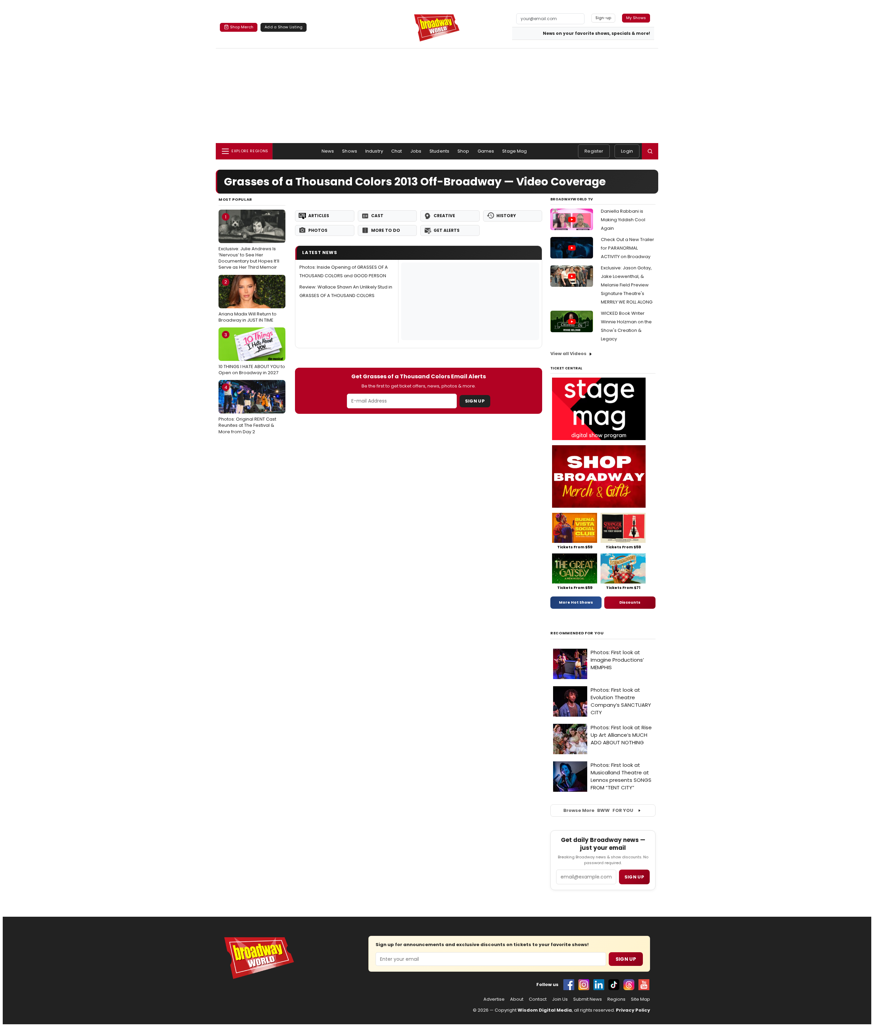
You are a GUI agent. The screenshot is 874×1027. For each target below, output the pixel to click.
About (516, 999)
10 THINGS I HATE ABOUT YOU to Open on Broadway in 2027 (251, 354)
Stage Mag (514, 151)
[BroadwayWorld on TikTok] (614, 985)
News (328, 151)
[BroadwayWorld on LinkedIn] (599, 985)
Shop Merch (241, 27)
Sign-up (603, 17)
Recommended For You (577, 633)
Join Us (560, 999)
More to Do (385, 230)
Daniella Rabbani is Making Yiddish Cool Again (623, 219)
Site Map (640, 999)
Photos (317, 230)
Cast (377, 216)
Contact (538, 999)
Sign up (634, 877)
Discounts (629, 602)
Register (593, 151)
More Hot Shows (576, 602)
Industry (374, 151)
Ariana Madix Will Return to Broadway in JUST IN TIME (247, 301)
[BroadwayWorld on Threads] (629, 985)
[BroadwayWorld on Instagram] (584, 985)
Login (627, 151)
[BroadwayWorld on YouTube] (644, 985)
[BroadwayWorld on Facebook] (569, 985)
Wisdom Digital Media (545, 1010)
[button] (650, 151)
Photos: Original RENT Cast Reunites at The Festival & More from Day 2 (247, 409)
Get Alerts (447, 230)
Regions (616, 999)
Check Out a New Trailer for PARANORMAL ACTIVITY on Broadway (627, 248)
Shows (349, 151)
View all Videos (568, 353)
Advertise (494, 999)
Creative (444, 216)
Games (486, 151)
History (506, 216)
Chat (396, 151)
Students (439, 151)
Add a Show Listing (283, 27)
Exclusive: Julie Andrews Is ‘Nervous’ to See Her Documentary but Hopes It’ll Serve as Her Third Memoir (248, 242)
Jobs (416, 151)
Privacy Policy (633, 1010)
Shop (463, 151)
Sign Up (475, 401)
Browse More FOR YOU (598, 810)
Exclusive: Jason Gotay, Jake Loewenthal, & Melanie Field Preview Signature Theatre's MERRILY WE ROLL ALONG (626, 285)
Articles (318, 216)
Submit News (587, 999)
